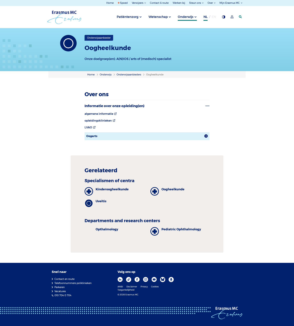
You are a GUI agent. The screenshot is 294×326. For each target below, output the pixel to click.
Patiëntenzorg (127, 17)
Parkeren (59, 287)
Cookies (155, 286)
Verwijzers (138, 2)
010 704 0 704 (62, 295)
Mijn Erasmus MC (229, 2)
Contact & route (159, 2)
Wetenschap (158, 17)
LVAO (88, 127)
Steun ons (195, 2)
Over (211, 2)
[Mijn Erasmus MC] (232, 18)
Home (110, 2)
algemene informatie (99, 113)
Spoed (124, 2)
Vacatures (60, 291)
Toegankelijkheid (126, 290)
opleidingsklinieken (98, 120)
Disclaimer (131, 286)
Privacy (144, 286)
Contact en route (64, 279)
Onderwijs (185, 17)
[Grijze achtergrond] (223, 18)
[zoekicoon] (240, 16)
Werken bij (179, 2)
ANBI (120, 286)
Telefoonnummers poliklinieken (73, 283)
